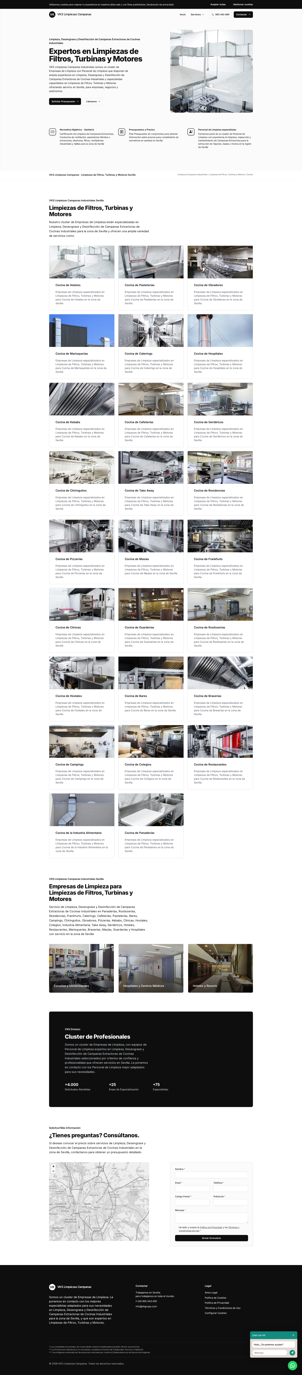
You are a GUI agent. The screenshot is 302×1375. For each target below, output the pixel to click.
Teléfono (218, 1182)
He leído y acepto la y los (209, 1229)
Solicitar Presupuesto (63, 101)
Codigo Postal (183, 1196)
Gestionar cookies (243, 4)
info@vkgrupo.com (146, 1306)
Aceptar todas (218, 4)
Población (219, 1196)
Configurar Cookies (216, 1313)
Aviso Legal (211, 1292)
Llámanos (91, 101)
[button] (99, 1201)
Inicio (183, 14)
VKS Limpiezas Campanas (74, 14)
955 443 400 (222, 14)
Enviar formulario (211, 1238)
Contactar (241, 14)
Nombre (180, 1169)
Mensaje (180, 1210)
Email (178, 1182)
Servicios (196, 14)
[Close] (293, 1335)
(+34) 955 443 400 (146, 1301)
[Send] (292, 1352)
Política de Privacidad (211, 1227)
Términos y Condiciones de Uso (222, 1307)
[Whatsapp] (292, 1365)
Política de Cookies (215, 1297)
